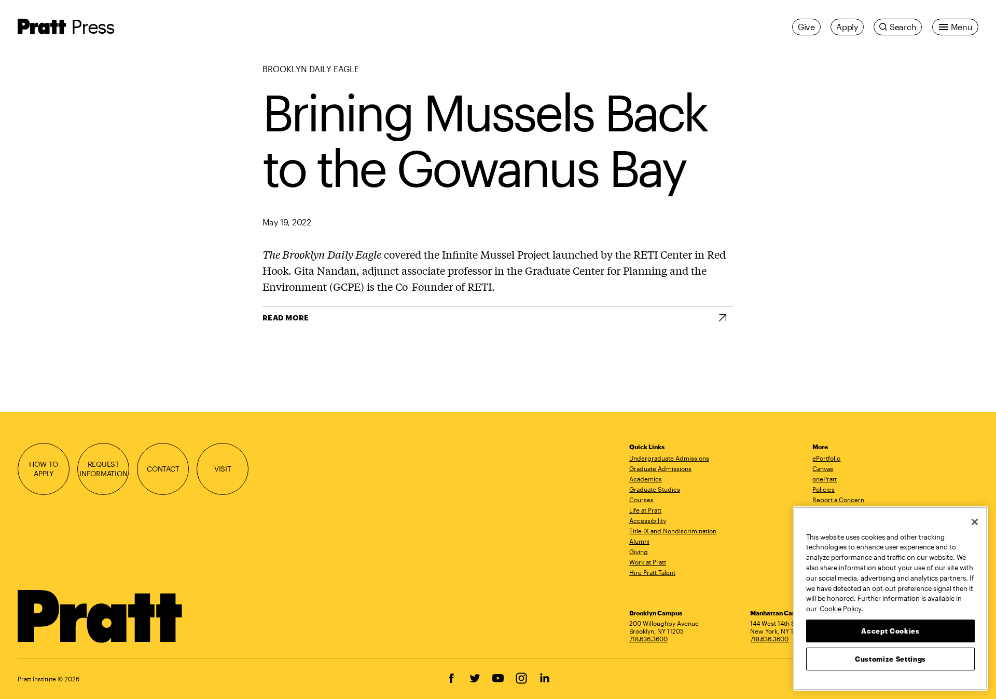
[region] (890, 598)
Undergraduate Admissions (669, 458)
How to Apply (43, 468)
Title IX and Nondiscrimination (672, 530)
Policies (823, 489)
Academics (645, 478)
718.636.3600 (648, 638)
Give (806, 27)
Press (92, 26)
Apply (847, 27)
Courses (641, 499)
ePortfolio (826, 458)
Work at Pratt (647, 562)
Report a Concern (838, 499)
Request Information (103, 468)
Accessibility (647, 520)
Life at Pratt (645, 510)
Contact (163, 468)
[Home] (100, 616)
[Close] (974, 521)
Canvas (822, 468)
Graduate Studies (654, 489)
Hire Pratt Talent (652, 572)
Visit (222, 468)
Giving (638, 551)
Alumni (639, 541)
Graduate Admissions (660, 468)
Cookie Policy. (841, 608)
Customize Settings (890, 658)
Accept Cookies (890, 630)
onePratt (824, 478)
